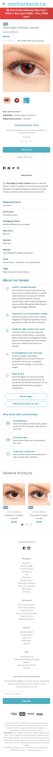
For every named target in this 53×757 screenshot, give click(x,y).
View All (26, 643)
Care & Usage (26, 396)
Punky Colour (26, 635)
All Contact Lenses (26, 605)
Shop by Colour (26, 616)
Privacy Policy (26, 580)
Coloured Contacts (26, 607)
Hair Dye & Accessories (26, 613)
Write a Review (38, 40)
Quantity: (27, 137)
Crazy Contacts (26, 610)
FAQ (26, 574)
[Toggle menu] (3, 4)
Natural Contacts (26, 619)
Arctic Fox (26, 638)
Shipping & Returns (26, 583)
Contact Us (26, 572)
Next (50, 497)
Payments (26, 577)
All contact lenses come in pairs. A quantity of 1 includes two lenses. (26, 131)
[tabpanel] (14, 501)
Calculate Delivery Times (26, 125)
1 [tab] (22, 525)
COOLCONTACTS (27, 632)
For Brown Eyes (26, 569)
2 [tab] (26, 525)
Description (26, 175)
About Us (27, 563)
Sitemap (26, 592)
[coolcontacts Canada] (8, 10)
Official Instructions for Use (26, 404)
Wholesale (26, 589)
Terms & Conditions (26, 586)
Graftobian (26, 641)
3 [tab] (31, 525)
